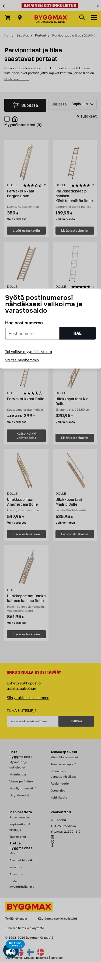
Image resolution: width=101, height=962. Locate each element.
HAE (78, 333)
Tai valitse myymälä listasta (28, 351)
